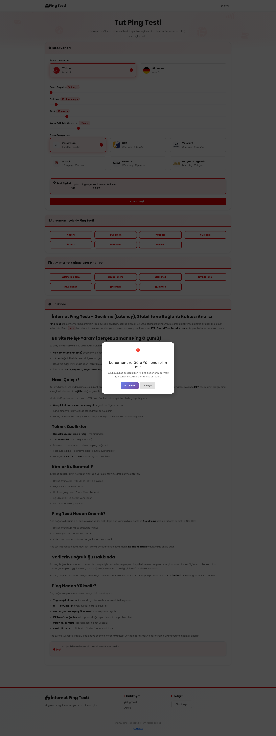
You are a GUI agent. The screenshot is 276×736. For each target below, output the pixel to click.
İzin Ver (130, 385)
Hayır (148, 385)
